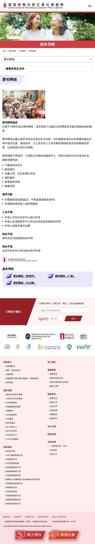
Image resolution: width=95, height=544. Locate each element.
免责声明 (17, 517)
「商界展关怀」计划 (58, 446)
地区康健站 (10, 423)
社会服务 (22, 51)
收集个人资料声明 (59, 517)
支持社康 (52, 442)
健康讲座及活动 (15, 68)
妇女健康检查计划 (13, 467)
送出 (73, 318)
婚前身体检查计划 (13, 471)
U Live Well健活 (12, 439)
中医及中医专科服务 (14, 398)
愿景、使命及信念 (13, 370)
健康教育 (52, 370)
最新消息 (53, 398)
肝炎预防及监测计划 (14, 483)
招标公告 (53, 402)
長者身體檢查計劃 (13, 475)
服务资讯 (53, 418)
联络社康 (52, 434)
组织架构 (9, 382)
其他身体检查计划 (13, 495)
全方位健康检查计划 (14, 455)
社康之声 (53, 406)
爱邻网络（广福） (65, 275)
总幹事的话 (10, 366)
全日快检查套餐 (12, 463)
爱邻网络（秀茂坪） (24, 275)
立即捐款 (53, 450)
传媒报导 (53, 414)
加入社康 (52, 426)
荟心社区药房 (11, 431)
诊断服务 (9, 411)
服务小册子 (54, 386)
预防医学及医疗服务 (14, 394)
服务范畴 (12, 51)
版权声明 (6, 517)
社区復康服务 (11, 415)
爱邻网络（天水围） (24, 282)
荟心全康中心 (11, 427)
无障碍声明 (29, 517)
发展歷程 (9, 374)
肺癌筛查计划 (11, 487)
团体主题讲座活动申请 (59, 382)
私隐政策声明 (43, 517)
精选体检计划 (11, 459)
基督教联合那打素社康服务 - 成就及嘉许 (22, 378)
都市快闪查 (10, 451)
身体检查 (7, 447)
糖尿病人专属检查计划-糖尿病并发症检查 (23, 479)
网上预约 (52, 362)
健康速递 (53, 374)
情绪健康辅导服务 (13, 407)
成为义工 (53, 454)
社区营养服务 (11, 403)
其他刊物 (53, 410)
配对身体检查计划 (13, 504)
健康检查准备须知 (13, 500)
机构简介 (7, 362)
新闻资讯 (52, 394)
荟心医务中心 (11, 435)
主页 (4, 51)
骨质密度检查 (11, 491)
